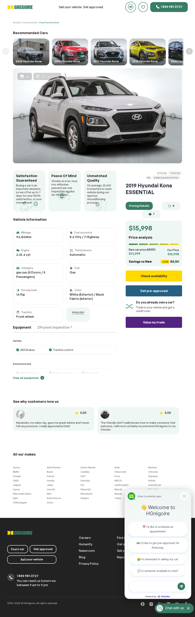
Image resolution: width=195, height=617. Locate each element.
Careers (85, 538)
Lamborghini (121, 484)
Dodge (17, 476)
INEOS (118, 480)
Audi (117, 467)
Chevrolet (120, 471)
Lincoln (51, 489)
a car (17, 549)
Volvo (50, 502)
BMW (16, 471)
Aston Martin (88, 467)
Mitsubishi (86, 493)
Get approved (93, 7)
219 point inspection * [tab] (54, 327)
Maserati (86, 489)
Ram (15, 498)
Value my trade (154, 322)
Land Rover (154, 484)
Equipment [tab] (22, 327)
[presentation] (22, 117)
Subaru (85, 498)
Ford (117, 476)
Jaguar (17, 484)
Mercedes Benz (22, 493)
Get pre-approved (154, 291)
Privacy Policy (88, 564)
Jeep (50, 484)
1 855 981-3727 (171, 7)
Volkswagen (20, 502)
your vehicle (70, 7)
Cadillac (85, 471)
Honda (50, 480)
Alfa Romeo (54, 467)
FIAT (83, 476)
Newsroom (87, 551)
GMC (16, 480)
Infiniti (151, 480)
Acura (16, 467)
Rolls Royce (54, 498)
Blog (82, 557)
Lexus (16, 489)
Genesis (153, 476)
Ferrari (50, 476)
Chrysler (153, 471)
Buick (50, 471)
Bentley (152, 467)
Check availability (154, 276)
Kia (82, 484)
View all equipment (26, 378)
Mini (49, 493)
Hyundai (85, 480)
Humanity (85, 544)
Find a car (124, 538)
